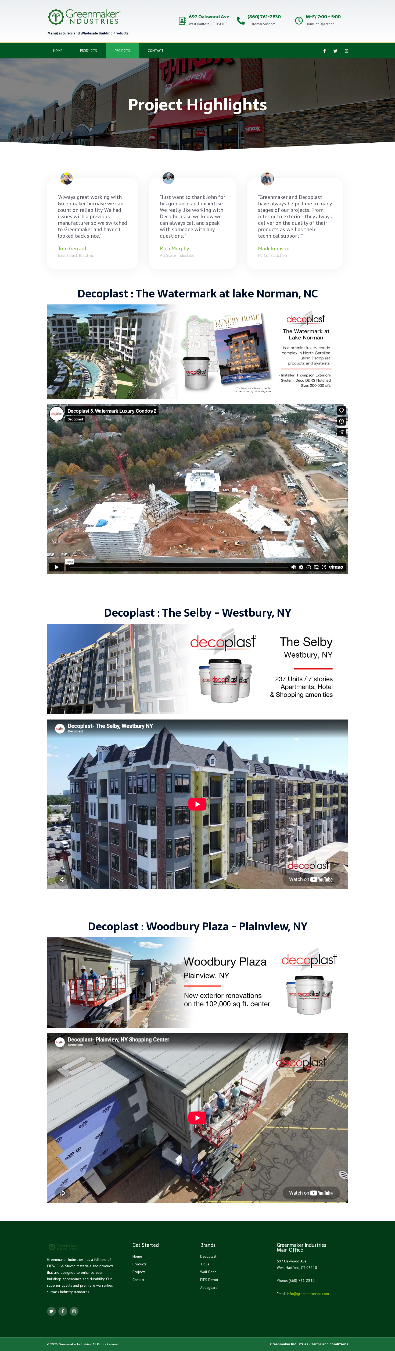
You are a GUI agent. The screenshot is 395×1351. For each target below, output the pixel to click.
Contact (156, 50)
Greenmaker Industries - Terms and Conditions (309, 1344)
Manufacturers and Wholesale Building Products (88, 33)
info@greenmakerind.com (308, 1293)
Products (88, 50)
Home (57, 50)
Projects (122, 50)
